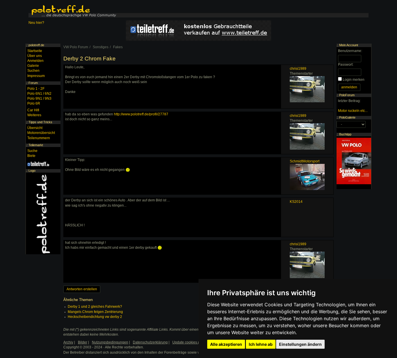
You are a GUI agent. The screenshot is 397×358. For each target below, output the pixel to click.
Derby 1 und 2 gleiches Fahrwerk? (95, 307)
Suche (32, 151)
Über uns (34, 56)
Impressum (36, 76)
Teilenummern (38, 138)
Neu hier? (36, 23)
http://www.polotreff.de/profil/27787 (141, 114)
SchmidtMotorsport (304, 161)
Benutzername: (350, 51)
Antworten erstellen (82, 289)
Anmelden (35, 61)
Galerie (33, 66)
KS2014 (296, 202)
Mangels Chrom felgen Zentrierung (95, 312)
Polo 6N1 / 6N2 (39, 94)
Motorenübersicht (41, 133)
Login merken (353, 80)
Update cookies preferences (194, 342)
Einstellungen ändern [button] (300, 344)
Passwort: (345, 64)
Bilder (82, 342)
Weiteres (34, 115)
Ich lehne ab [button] (261, 344)
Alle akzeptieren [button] (226, 344)
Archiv (68, 342)
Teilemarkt (35, 145)
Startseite (34, 51)
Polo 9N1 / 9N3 (39, 98)
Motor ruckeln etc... (353, 111)
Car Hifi (33, 110)
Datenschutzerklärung (150, 342)
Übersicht (34, 128)
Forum (33, 83)
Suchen (33, 71)
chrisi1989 (298, 69)
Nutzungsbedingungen (110, 342)
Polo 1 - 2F (35, 89)
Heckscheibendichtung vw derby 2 (95, 317)
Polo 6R (33, 103)
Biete (31, 156)
